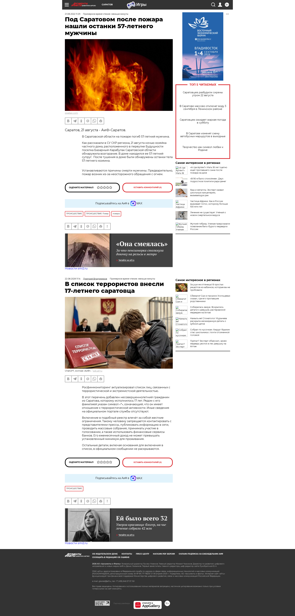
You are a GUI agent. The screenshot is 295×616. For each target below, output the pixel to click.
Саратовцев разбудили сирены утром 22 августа (203, 94)
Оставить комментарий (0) (148, 187)
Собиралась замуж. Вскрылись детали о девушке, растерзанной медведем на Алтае (207, 310)
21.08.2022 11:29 (72, 14)
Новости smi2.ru (76, 268)
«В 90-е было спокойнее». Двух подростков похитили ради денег (208, 180)
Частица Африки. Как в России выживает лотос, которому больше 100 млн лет (209, 204)
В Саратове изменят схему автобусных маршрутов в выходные (203, 135)
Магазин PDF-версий (164, 554)
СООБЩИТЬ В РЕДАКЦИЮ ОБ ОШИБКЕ (110, 557)
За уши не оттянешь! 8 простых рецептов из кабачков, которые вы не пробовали (210, 287)
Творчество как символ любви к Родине (202, 149)
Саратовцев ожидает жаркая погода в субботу (203, 121)
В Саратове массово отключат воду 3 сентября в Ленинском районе (203, 108)
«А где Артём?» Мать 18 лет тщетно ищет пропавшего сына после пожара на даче (208, 170)
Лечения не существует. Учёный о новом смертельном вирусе (208, 213)
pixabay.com (71, 113)
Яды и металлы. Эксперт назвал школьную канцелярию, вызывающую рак (207, 193)
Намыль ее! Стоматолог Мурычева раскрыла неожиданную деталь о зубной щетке (208, 321)
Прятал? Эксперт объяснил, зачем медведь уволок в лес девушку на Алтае (208, 344)
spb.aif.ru (97, 370)
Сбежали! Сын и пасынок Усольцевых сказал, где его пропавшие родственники (210, 299)
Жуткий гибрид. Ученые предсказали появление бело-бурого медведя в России (210, 226)
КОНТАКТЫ (127, 554)
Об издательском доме (105, 554)
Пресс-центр (142, 554)
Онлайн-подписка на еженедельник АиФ (201, 554)
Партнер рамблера (122, 603)
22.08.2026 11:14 (72, 278)
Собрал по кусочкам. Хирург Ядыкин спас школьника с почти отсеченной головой (210, 332)
